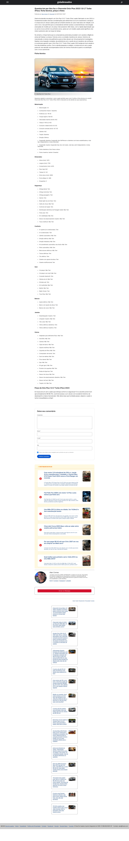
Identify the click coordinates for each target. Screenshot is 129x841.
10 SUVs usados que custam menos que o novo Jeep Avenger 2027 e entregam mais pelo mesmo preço (60, 809)
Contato (56, 580)
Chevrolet (51, 14)
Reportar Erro (82, 600)
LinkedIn (68, 580)
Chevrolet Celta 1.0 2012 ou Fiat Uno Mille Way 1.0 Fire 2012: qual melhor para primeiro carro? (60, 624)
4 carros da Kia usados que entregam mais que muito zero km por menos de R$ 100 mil (60, 711)
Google (56, 826)
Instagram (62, 580)
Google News (63, 826)
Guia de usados (9, 826)
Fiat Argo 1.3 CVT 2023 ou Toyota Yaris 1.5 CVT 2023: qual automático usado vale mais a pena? (60, 722)
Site (38, 445)
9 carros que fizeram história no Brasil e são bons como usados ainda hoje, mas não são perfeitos (60, 796)
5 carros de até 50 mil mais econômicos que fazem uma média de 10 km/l (59, 671)
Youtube (71, 826)
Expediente (23, 826)
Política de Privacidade (33, 826)
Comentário (40, 415)
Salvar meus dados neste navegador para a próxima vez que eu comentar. (56, 452)
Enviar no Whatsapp (64, 591)
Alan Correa (44, 14)
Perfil (51, 580)
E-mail (39, 438)
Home (74, 600)
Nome (39, 431)
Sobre (77, 600)
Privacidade (87, 600)
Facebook (50, 826)
